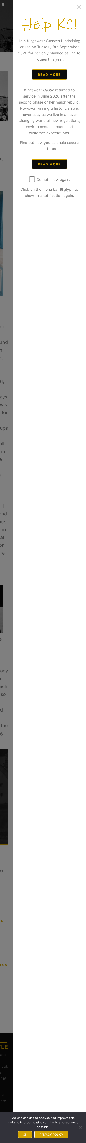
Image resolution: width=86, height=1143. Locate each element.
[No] (80, 1127)
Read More (49, 74)
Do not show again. (52, 179)
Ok (25, 1134)
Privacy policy (51, 1134)
